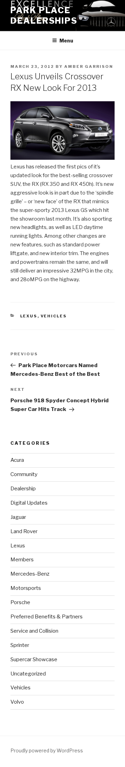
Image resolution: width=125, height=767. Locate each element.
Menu (66, 41)
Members (22, 559)
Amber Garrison (88, 66)
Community (24, 474)
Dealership (23, 488)
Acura (17, 460)
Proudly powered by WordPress (46, 750)
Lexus (29, 316)
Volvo (17, 702)
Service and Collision (34, 631)
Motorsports (25, 588)
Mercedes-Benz (29, 574)
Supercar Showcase (33, 659)
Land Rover (24, 531)
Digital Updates (29, 503)
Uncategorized (28, 674)
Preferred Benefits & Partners (46, 617)
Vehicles (54, 316)
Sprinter (19, 645)
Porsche (20, 602)
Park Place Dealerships (43, 15)
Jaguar (18, 517)
